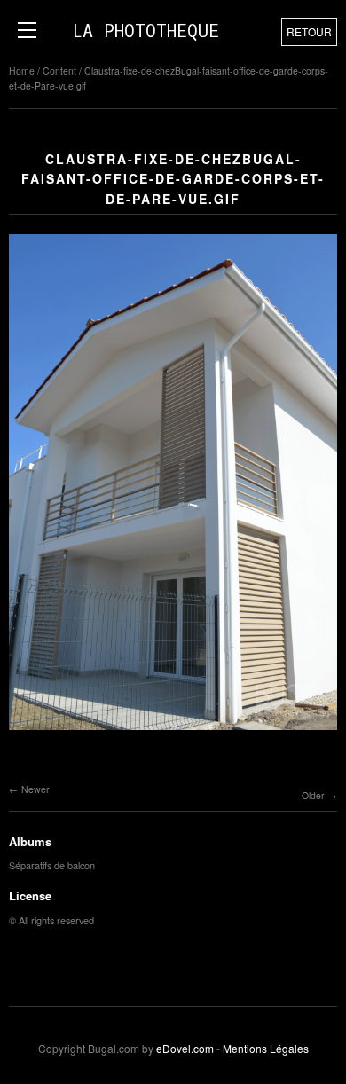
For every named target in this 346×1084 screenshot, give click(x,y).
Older (313, 795)
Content (59, 70)
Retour (309, 31)
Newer (35, 789)
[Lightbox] (173, 732)
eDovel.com (185, 1048)
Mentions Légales (266, 1048)
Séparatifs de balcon (52, 865)
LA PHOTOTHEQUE (145, 31)
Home (22, 70)
